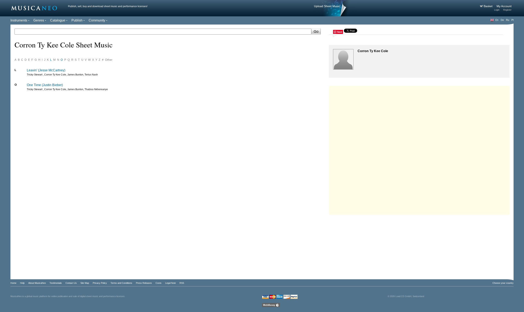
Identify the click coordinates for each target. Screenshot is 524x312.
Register (507, 10)
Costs (158, 283)
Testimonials (56, 283)
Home (13, 283)
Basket (488, 6)
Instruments (18, 20)
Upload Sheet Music (327, 6)
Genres (38, 20)
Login (496, 10)
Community (97, 20)
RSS (182, 283)
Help (22, 283)
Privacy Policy (100, 283)
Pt (512, 20)
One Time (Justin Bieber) (45, 85)
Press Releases (144, 283)
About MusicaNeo (37, 283)
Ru (507, 20)
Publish (76, 20)
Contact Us (71, 283)
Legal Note (170, 283)
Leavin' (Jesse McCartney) (46, 70)
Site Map (84, 283)
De (502, 20)
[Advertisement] (419, 149)
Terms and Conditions (121, 283)
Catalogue (57, 20)
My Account (504, 6)
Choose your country (503, 283)
